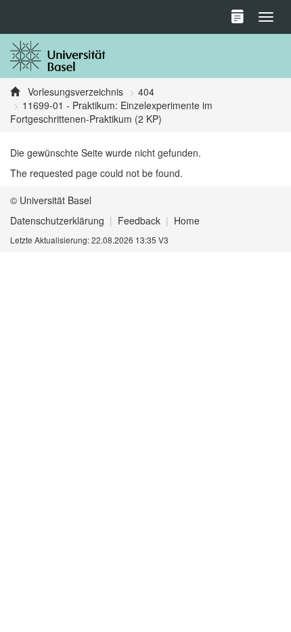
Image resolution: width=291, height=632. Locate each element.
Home (187, 220)
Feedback (139, 220)
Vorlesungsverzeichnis (74, 91)
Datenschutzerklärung (57, 220)
